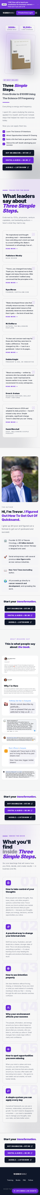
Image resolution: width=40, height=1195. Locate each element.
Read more (11, 248)
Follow (30, 1180)
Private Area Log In (25, 13)
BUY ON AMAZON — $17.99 (17, 153)
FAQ (24, 1180)
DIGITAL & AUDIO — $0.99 (17, 160)
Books (18, 1180)
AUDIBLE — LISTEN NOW (16, 167)
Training (10, 1180)
